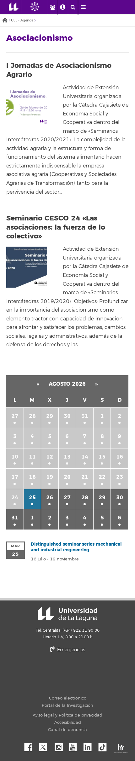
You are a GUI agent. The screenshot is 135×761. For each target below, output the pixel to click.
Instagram (60, 746)
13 (67, 457)
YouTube (75, 746)
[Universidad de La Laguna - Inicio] (15, 6)
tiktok (104, 746)
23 (119, 477)
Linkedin (89, 746)
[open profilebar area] (52, 7)
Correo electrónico (67, 698)
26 (49, 497)
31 (84, 416)
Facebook (30, 746)
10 (14, 457)
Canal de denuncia (67, 729)
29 (49, 416)
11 (32, 457)
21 (84, 477)
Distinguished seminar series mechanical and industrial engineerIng (76, 547)
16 (119, 457)
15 (102, 457)
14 (84, 457)
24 (14, 497)
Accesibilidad (67, 722)
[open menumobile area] (83, 7)
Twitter (45, 746)
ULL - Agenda (22, 20)
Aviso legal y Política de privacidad (67, 715)
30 (67, 416)
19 (49, 477)
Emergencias (70, 650)
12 (49, 457)
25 (32, 497)
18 (32, 477)
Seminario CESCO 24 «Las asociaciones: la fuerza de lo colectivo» (55, 227)
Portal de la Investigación (67, 705)
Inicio (4, 21)
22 (102, 477)
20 (67, 477)
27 (14, 416)
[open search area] (73, 7)
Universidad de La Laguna (67, 614)
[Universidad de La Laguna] (39, 6)
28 (32, 416)
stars (86, 671)
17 (14, 477)
